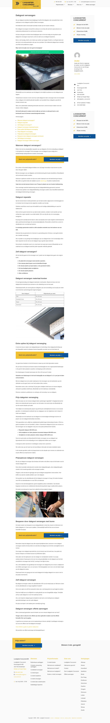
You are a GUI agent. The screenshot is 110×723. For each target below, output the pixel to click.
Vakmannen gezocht (69, 665)
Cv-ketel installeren (36, 675)
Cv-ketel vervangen (36, 678)
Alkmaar (83, 662)
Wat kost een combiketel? (54, 665)
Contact (66, 668)
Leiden (83, 695)
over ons (62, 718)
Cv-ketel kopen (35, 672)
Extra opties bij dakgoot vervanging (28, 129)
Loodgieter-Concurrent (28, 4)
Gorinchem (84, 683)
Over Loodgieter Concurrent (71, 671)
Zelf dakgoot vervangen (24, 138)
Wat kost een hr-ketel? (53, 668)
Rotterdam (83, 701)
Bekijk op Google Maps (20, 669)
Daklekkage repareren (36, 684)
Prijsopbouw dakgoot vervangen (27, 134)
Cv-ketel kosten (51, 662)
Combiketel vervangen (37, 669)
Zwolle (82, 710)
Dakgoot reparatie (23, 122)
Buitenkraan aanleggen (37, 662)
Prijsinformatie (59, 4)
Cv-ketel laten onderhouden (38, 681)
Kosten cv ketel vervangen (54, 674)
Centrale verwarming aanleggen (36, 666)
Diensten (70, 4)
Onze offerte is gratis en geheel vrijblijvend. (27, 626)
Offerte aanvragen (90, 4)
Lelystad (83, 698)
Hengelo (83, 689)
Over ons (79, 4)
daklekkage (43, 180)
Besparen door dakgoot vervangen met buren (30, 136)
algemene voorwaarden (77, 718)
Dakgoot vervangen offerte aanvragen (28, 140)
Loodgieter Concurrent (70, 662)
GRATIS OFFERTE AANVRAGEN (40, 52)
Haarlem (83, 686)
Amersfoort (84, 668)
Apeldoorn (83, 671)
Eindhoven (84, 680)
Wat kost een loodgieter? (53, 671)
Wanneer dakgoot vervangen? (26, 120)
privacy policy (68, 718)
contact (52, 718)
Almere (83, 665)
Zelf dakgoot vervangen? (25, 125)
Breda (82, 674)
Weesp (83, 707)
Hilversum (83, 692)
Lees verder (77, 73)
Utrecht (83, 704)
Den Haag (83, 677)
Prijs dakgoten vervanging (25, 131)
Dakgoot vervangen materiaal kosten (28, 127)
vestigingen (56, 718)
